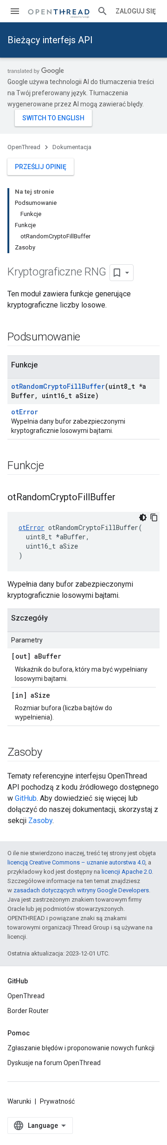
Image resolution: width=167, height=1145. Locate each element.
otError (24, 411)
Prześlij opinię (40, 166)
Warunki (19, 1101)
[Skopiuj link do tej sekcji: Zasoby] (51, 753)
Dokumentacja (71, 147)
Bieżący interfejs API (50, 40)
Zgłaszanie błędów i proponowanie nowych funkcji (80, 1048)
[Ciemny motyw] (142, 517)
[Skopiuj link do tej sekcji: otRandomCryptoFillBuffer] (125, 498)
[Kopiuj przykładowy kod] (154, 517)
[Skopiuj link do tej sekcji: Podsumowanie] (89, 337)
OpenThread (23, 147)
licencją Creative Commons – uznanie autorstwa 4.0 (76, 862)
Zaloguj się (136, 11)
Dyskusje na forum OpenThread (54, 1062)
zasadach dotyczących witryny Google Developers (81, 890)
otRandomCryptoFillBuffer (58, 386)
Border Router (28, 1010)
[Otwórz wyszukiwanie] (102, 11)
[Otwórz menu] (15, 11)
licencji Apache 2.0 (127, 871)
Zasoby (40, 820)
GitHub (26, 798)
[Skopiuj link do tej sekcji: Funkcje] (53, 466)
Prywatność (57, 1101)
